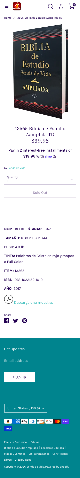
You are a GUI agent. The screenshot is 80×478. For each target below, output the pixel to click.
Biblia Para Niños (39, 453)
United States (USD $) (23, 408)
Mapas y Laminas (14, 453)
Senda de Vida (16, 167)
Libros (8, 459)
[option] (40, 71)
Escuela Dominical (15, 442)
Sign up (19, 377)
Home (7, 17)
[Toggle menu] (6, 6)
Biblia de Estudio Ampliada (21, 447)
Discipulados (23, 459)
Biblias (35, 442)
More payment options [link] (40, 216)
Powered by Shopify (57, 466)
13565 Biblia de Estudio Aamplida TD (39, 17)
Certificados (60, 453)
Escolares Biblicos (52, 447)
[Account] (61, 5)
